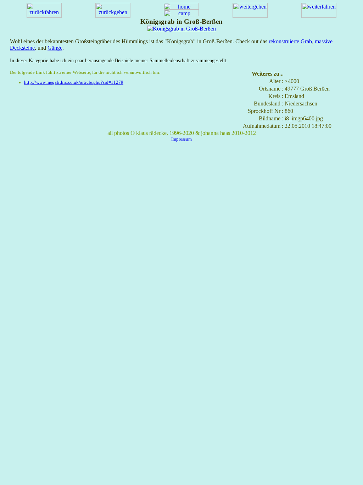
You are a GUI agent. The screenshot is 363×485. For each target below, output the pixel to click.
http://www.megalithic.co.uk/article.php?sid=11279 (73, 82)
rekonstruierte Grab (290, 41)
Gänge (55, 48)
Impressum (181, 139)
